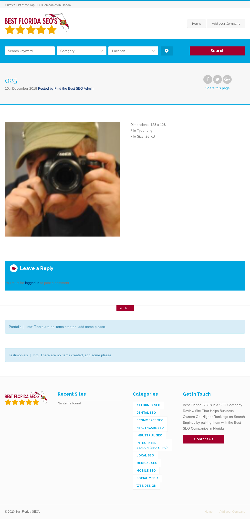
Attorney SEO (148, 405)
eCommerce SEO (150, 420)
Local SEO (145, 455)
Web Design (146, 485)
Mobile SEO (146, 470)
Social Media (147, 478)
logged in (32, 283)
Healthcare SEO (150, 428)
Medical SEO (146, 463)
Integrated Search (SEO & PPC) (151, 445)
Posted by (66, 88)
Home (196, 23)
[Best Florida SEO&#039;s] (37, 23)
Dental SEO (146, 412)
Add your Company (226, 23)
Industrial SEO (149, 435)
